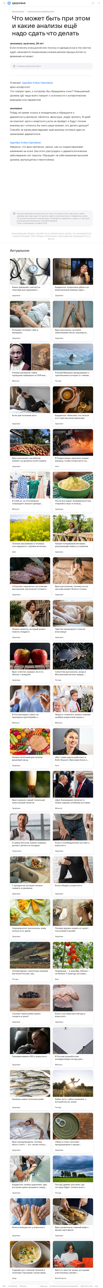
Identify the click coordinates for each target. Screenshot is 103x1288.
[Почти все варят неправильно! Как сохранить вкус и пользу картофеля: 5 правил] (73, 492)
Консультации (18, 11)
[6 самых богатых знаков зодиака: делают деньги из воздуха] (30, 834)
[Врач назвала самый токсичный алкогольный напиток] (30, 791)
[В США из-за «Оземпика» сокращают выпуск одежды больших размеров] (30, 492)
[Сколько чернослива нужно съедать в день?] (30, 1005)
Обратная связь (86, 1286)
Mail (4, 1286)
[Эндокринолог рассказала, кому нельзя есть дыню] (30, 919)
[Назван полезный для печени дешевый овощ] (30, 748)
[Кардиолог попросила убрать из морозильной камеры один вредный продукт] (73, 278)
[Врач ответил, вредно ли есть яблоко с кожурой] (30, 663)
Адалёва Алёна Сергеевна (37, 82)
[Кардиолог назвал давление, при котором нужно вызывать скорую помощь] (30, 1176)
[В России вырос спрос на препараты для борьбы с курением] (30, 705)
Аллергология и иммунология (41, 11)
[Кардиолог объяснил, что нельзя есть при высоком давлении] (73, 406)
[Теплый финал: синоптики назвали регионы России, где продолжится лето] (30, 962)
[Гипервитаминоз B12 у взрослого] (30, 1047)
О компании (12, 1286)
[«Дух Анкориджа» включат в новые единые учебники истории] (73, 791)
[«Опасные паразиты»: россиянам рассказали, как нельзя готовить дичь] (30, 577)
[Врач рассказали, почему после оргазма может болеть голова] (73, 577)
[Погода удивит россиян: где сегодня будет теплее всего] (73, 1176)
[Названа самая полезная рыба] (30, 1090)
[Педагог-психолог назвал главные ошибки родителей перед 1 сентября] (73, 705)
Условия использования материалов (63, 1286)
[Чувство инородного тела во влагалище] (73, 620)
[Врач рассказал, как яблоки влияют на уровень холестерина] (30, 449)
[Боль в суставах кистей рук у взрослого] (73, 1005)
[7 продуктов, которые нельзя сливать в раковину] (30, 876)
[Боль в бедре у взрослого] (73, 876)
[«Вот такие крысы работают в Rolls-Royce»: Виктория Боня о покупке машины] (73, 748)
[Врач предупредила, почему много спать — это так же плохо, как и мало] (30, 1133)
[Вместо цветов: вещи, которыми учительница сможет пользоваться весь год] (73, 1261)
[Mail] (9, 3)
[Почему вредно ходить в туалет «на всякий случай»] (73, 919)
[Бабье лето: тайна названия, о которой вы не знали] (73, 1090)
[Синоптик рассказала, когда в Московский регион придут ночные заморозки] (73, 663)
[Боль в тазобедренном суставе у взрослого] (73, 834)
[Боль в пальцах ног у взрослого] (30, 1218)
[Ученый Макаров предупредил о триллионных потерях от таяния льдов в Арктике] (73, 364)
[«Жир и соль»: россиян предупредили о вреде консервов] (73, 1133)
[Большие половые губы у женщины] (30, 321)
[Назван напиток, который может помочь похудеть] (30, 620)
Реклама (22, 1286)
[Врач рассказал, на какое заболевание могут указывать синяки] (73, 321)
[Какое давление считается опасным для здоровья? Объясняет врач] (30, 278)
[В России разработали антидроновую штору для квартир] (73, 1047)
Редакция (43, 1286)
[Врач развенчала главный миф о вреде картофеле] (73, 1218)
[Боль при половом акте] (30, 406)
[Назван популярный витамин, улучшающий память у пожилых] (73, 535)
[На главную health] (18, 3)
